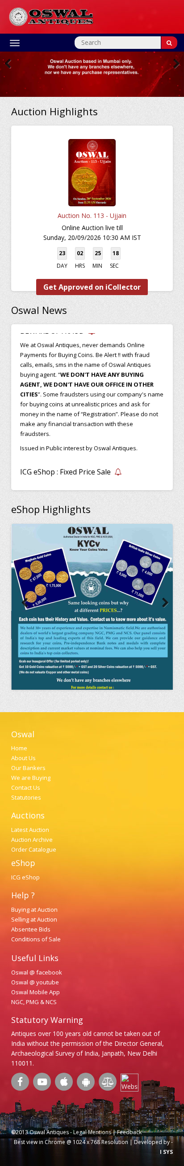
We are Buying (30, 778)
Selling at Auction (34, 919)
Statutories (26, 797)
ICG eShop (25, 877)
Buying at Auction (34, 909)
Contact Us (25, 787)
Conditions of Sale (36, 939)
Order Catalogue (33, 849)
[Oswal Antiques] (51, 16)
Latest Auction (30, 830)
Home (19, 748)
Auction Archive (32, 839)
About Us (23, 758)
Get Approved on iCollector (92, 287)
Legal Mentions (92, 1132)
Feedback (129, 1132)
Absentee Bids (30, 929)
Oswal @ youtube (35, 982)
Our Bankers (28, 768)
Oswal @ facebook (36, 972)
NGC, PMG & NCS (34, 1002)
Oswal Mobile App (35, 992)
